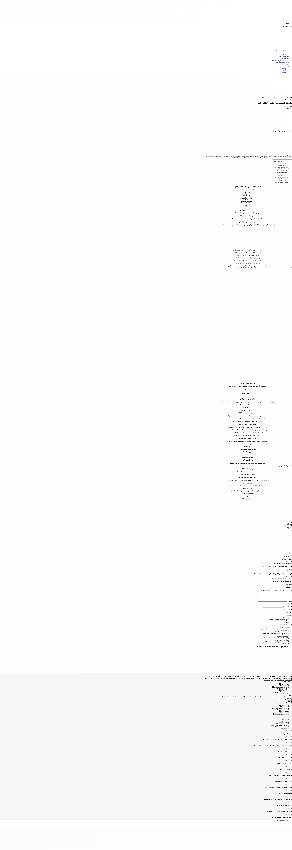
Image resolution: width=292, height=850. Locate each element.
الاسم (290, 603)
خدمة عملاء (285, 678)
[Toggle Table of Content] (288, 161)
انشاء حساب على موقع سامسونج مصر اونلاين (278, 787)
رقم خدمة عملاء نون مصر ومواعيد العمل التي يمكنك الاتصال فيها (273, 646)
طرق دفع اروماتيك (286, 559)
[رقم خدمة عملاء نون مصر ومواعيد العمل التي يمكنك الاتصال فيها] (282, 644)
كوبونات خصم (285, 54)
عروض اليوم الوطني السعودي (280, 60)
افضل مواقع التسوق (278, 676)
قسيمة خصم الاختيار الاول (282, 165)
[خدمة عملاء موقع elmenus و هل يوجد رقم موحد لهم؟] (282, 631)
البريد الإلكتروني (287, 606)
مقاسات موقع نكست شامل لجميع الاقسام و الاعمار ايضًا (275, 637)
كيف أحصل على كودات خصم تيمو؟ (281, 817)
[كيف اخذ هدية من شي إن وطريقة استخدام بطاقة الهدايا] (282, 640)
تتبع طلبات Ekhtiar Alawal (282, 173)
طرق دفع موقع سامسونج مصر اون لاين (280, 775)
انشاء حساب (248, 676)
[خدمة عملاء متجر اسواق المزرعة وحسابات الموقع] (283, 563)
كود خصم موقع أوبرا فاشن (284, 757)
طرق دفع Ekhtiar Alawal (282, 170)
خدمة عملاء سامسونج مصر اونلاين (282, 781)
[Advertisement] (246, 10)
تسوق (234, 676)
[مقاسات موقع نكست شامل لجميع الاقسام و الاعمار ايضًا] (283, 636)
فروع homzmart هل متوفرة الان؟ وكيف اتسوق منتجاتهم (275, 628)
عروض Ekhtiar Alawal (281, 180)
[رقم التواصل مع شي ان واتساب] (282, 578)
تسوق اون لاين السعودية (222, 676)
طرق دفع (257, 678)
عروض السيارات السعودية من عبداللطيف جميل (278, 799)
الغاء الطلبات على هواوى (284, 769)
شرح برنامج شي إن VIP (285, 793)
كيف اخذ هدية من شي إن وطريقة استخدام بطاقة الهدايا (275, 641)
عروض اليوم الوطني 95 (247, 678)
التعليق (290, 601)
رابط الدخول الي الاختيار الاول (283, 182)
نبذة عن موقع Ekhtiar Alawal (283, 167)
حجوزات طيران (284, 58)
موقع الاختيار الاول (259, 156)
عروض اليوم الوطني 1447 (233, 678)
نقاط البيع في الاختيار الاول (285, 465)
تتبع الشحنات (241, 676)
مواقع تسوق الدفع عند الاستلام (271, 680)
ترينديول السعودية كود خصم (283, 805)
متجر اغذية (289, 524)
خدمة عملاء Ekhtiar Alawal (282, 177)
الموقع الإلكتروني (287, 609)
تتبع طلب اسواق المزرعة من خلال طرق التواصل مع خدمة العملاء (273, 573)
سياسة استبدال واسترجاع (275, 678)
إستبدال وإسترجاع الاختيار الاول (283, 175)
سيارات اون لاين (284, 56)
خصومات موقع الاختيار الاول (247, 474)
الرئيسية (290, 97)
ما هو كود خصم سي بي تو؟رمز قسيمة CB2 (279, 811)
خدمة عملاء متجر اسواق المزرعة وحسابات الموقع (277, 566)
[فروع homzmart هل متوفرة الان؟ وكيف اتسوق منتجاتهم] (284, 627)
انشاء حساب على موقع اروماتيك (282, 763)
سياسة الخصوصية (283, 64)
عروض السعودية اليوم (282, 50)
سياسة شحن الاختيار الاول (282, 172)
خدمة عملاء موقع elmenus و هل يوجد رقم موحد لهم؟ (276, 633)
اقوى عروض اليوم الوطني (266, 676)
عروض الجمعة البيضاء (282, 62)
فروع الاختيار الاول (280, 178)
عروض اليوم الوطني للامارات (281, 692)
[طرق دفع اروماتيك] (287, 555)
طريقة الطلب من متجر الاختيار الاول (282, 163)
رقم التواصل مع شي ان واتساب (282, 581)
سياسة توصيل (264, 678)
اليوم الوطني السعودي (256, 676)
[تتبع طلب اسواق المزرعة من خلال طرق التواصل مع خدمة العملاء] (285, 570)
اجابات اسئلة (289, 676)
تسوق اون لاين (284, 52)
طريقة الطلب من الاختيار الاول (283, 168)
